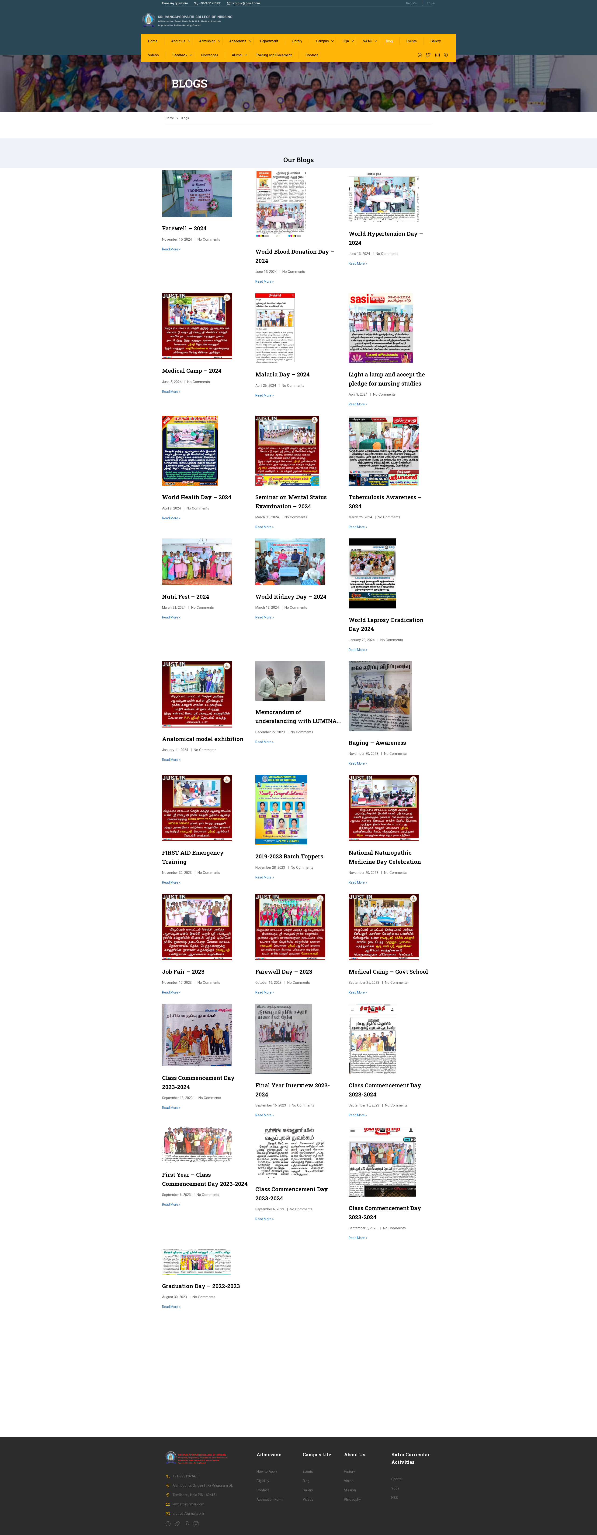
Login (431, 3)
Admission (207, 41)
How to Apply (267, 1471)
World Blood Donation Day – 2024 (294, 256)
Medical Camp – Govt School (388, 971)
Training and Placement (274, 55)
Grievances (209, 55)
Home (152, 41)
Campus (322, 41)
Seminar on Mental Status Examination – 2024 (291, 501)
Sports (396, 1479)
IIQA (346, 41)
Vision (349, 1481)
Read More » (171, 249)
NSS (394, 1498)
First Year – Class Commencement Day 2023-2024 (205, 1179)
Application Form (270, 1499)
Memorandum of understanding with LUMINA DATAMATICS (296, 717)
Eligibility (263, 1481)
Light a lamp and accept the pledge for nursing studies (387, 379)
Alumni (237, 55)
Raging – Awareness (377, 742)
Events (411, 41)
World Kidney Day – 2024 (290, 596)
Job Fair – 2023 (183, 971)
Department (269, 41)
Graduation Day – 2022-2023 (201, 1286)
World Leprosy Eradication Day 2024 (386, 624)
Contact (311, 55)
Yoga (395, 1488)
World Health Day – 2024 (196, 497)
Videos (153, 55)
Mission (350, 1490)
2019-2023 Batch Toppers (289, 856)
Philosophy (352, 1499)
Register (411, 3)
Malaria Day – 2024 (282, 374)
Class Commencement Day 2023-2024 (198, 1082)
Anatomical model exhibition (202, 739)
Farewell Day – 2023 (283, 971)
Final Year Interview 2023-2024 (292, 1090)
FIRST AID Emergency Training (193, 857)
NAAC (367, 41)
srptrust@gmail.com (188, 1513)
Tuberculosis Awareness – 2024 (385, 501)
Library (297, 41)
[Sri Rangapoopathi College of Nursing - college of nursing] (187, 20)
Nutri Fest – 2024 (185, 596)
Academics (237, 41)
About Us (178, 41)
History (349, 1471)
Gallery (435, 41)
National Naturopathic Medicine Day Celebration (385, 857)
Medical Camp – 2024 (192, 370)
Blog (389, 41)
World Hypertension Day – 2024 (386, 238)
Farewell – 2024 (184, 228)
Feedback (180, 55)
